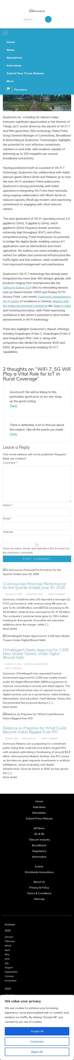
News (10, 50)
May (7, 954)
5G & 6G (39, 834)
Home (11, 42)
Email (7, 518)
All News (39, 828)
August (9, 967)
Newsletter (14, 57)
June (7, 958)
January (9, 936)
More (10, 81)
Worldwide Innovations (39, 872)
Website (8, 532)
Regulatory (39, 851)
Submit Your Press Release (25, 73)
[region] (37, 1027)
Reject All (37, 1052)
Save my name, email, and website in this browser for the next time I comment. (36, 550)
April (7, 949)
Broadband (39, 845)
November (11, 980)
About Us (39, 882)
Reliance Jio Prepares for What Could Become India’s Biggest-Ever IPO (34, 730)
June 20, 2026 (12, 738)
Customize (37, 1041)
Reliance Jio (29, 738)
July (7, 963)
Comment (10, 462)
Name (8, 505)
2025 (8, 930)
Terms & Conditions (39, 893)
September (11, 971)
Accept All (37, 1031)
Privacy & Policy (39, 887)
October (9, 976)
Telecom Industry (39, 839)
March (8, 945)
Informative (39, 856)
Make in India (62, 306)
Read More (10, 777)
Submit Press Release (39, 818)
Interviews (14, 65)
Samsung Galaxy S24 (17, 287)
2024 (8, 988)
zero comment (49, 738)
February (10, 941)
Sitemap (39, 899)
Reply (13, 406)
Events (39, 866)
